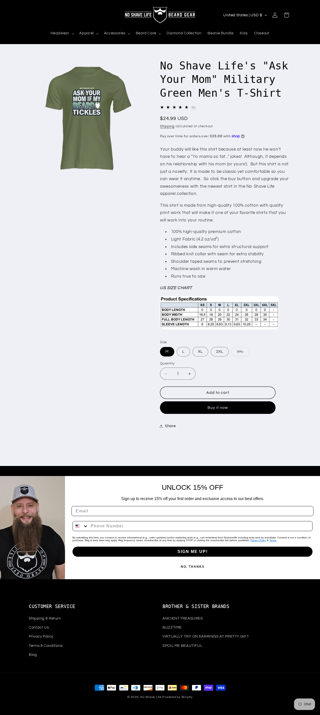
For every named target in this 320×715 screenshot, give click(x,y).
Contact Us (39, 627)
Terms (273, 540)
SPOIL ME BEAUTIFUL (182, 646)
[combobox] (80, 526)
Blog (33, 655)
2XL (219, 351)
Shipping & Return (45, 618)
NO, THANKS (192, 566)
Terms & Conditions (45, 646)
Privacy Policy (258, 540)
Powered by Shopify (177, 697)
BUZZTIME (172, 627)
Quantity (167, 363)
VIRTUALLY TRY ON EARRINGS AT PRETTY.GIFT (205, 637)
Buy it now (218, 408)
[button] (62, 33)
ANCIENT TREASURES (182, 618)
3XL (243, 352)
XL (200, 351)
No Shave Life (151, 697)
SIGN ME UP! (193, 551)
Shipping (167, 126)
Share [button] (170, 426)
